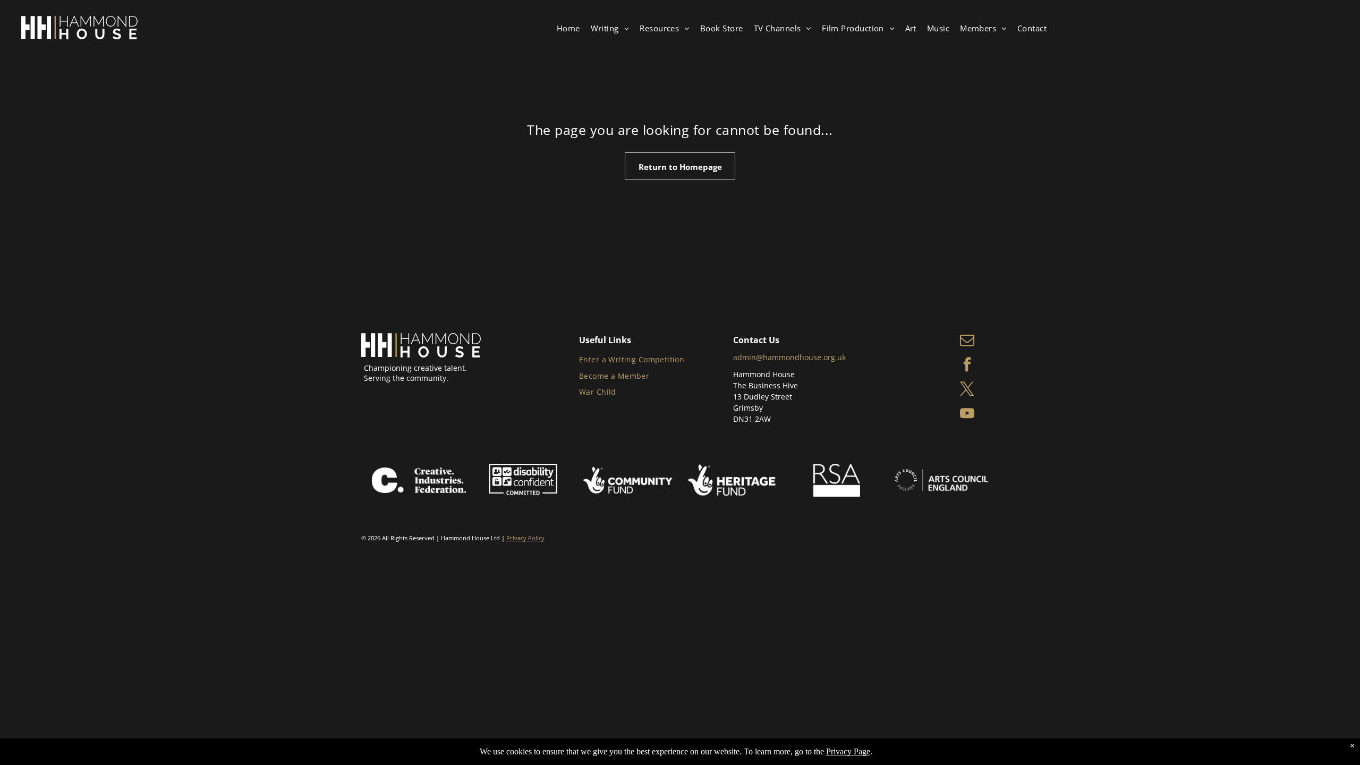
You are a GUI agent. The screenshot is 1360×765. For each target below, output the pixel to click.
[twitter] (967, 390)
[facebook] (967, 365)
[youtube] (967, 414)
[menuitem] (568, 28)
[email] (967, 341)
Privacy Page (848, 751)
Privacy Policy (525, 538)
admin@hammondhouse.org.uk (789, 357)
